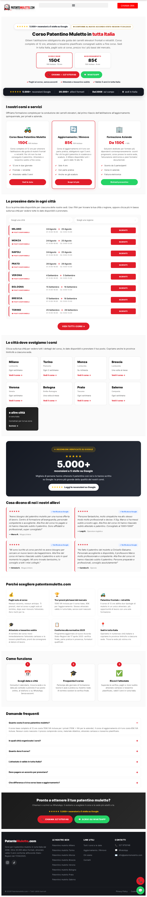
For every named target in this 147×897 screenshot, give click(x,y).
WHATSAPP (91, 74)
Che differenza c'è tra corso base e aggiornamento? (34, 782)
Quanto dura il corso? (19, 751)
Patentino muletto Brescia (63, 860)
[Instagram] (7, 862)
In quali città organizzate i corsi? (25, 740)
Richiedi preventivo (119, 182)
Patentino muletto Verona (63, 865)
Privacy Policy (122, 891)
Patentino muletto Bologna (64, 870)
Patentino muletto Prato (63, 874)
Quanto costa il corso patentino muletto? (29, 722)
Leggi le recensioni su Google (74, 487)
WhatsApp (121, 850)
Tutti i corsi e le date (93, 845)
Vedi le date (27, 182)
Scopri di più (73, 182)
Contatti (87, 860)
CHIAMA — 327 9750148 (62, 74)
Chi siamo (88, 855)
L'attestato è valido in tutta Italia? (25, 761)
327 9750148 (122, 845)
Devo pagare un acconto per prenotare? (28, 772)
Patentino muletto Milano (63, 845)
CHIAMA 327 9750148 (55, 819)
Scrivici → (13, 426)
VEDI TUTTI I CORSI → (73, 326)
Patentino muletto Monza (63, 855)
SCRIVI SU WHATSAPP (92, 819)
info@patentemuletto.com (128, 855)
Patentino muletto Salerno (64, 879)
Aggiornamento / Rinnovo (95, 850)
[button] (73, 5)
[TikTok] (14, 862)
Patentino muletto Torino (63, 850)
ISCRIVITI (123, 230)
